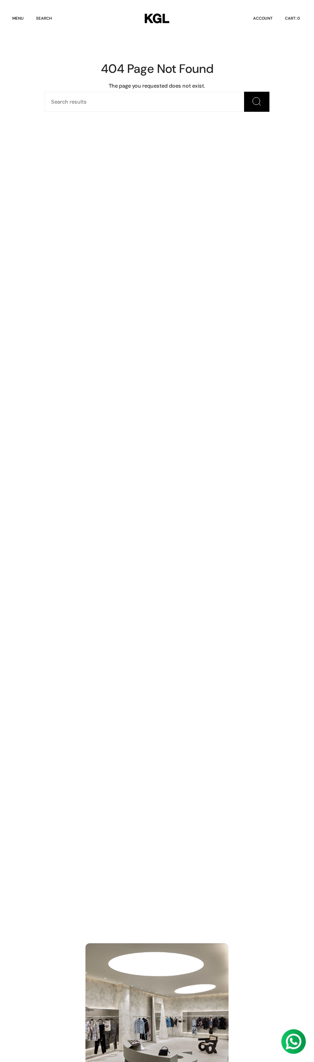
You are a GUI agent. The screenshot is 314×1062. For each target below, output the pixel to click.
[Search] (256, 102)
